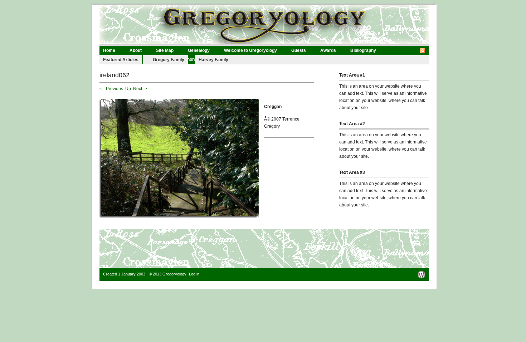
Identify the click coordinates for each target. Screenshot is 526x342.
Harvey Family (213, 59)
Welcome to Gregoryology (250, 50)
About (136, 50)
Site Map (165, 50)
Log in (194, 274)
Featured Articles (120, 59)
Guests (298, 50)
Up (128, 88)
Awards (328, 50)
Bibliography (363, 50)
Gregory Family (168, 59)
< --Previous (111, 88)
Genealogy (199, 50)
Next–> (140, 88)
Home (109, 50)
